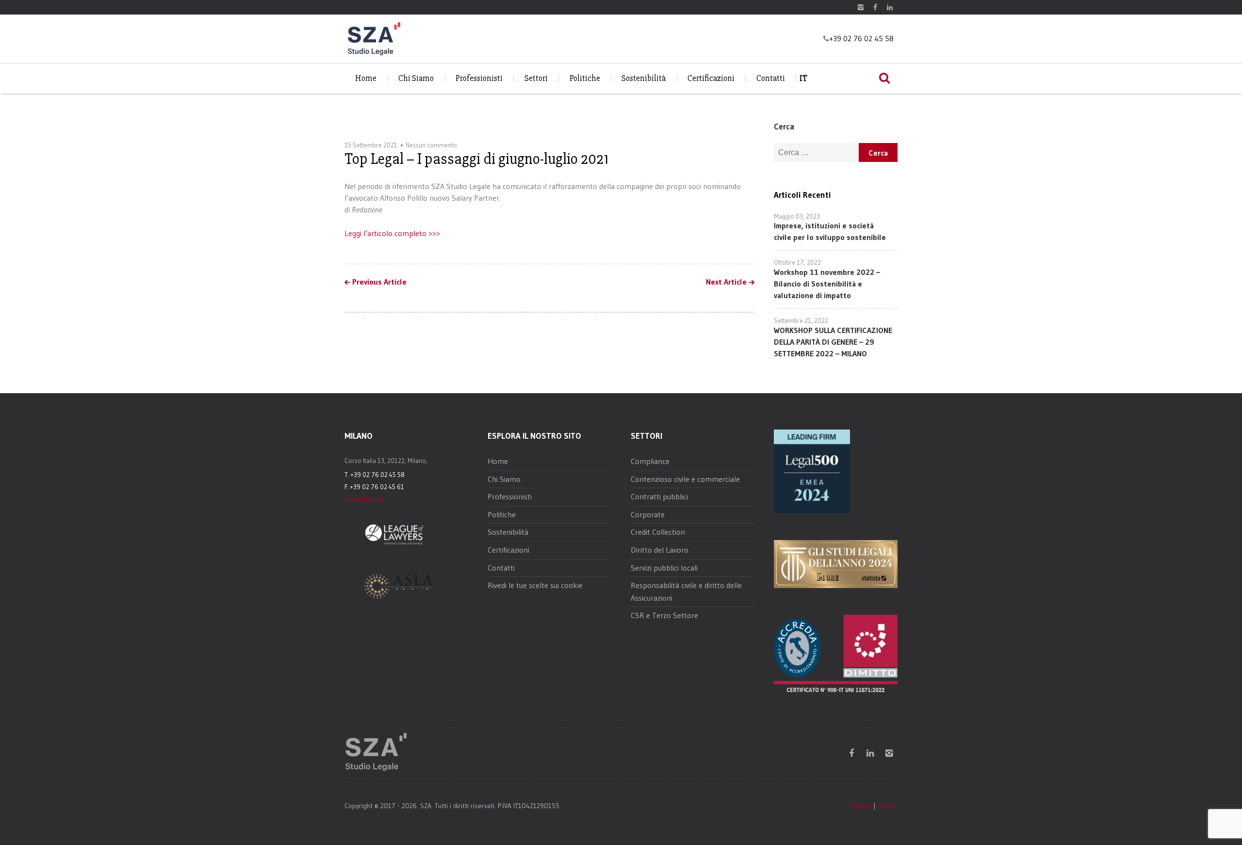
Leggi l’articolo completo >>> (392, 233)
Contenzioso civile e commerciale (685, 479)
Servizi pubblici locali (664, 568)
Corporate (648, 514)
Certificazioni (711, 78)
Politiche (585, 78)
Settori (536, 78)
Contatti (770, 78)
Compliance (650, 461)
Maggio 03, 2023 (797, 216)
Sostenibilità (643, 78)
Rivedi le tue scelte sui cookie (535, 585)
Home (365, 78)
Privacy (861, 805)
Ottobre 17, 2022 (797, 262)
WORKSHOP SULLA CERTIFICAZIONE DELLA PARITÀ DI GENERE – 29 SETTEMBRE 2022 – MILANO (833, 341)
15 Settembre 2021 (370, 145)
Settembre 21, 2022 (801, 320)
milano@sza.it (363, 499)
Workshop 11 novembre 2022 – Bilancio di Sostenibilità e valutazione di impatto (827, 283)
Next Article (726, 282)
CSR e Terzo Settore (664, 615)
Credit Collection (658, 532)
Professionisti (479, 78)
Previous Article (379, 282)
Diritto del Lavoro (659, 550)
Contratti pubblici (659, 496)
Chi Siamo (416, 78)
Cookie (887, 805)
